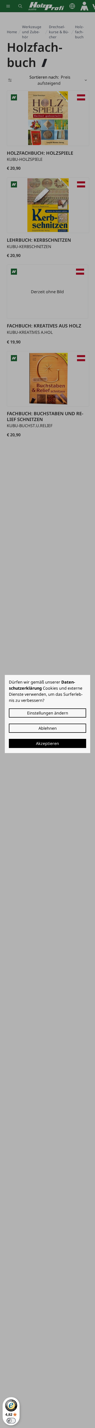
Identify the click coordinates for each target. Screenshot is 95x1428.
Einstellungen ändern (47, 713)
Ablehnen (48, 728)
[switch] (11, 1420)
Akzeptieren (47, 743)
